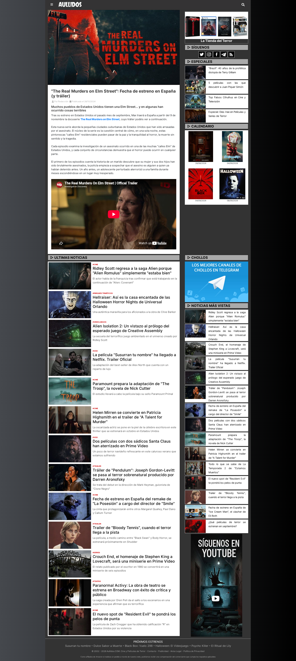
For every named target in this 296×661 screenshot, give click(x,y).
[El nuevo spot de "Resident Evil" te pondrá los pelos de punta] (69, 621)
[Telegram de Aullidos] (224, 54)
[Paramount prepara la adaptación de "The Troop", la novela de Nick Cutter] (69, 390)
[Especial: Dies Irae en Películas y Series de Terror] (195, 115)
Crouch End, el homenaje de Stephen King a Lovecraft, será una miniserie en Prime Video (134, 558)
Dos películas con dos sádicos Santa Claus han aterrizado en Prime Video (132, 443)
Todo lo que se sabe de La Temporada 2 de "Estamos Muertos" (227, 468)
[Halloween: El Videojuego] (232, 183)
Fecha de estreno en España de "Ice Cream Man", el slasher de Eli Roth (227, 511)
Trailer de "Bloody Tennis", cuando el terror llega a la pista (132, 530)
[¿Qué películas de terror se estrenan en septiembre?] (195, 526)
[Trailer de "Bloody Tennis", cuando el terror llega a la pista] (69, 535)
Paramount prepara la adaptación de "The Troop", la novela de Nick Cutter (131, 386)
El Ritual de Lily (221, 645)
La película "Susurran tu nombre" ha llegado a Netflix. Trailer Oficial (134, 357)
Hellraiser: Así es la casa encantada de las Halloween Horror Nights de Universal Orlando (131, 302)
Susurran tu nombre (78, 645)
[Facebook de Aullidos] (216, 54)
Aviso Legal (175, 651)
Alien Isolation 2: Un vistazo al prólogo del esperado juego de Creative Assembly (131, 328)
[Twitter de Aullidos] (202, 54)
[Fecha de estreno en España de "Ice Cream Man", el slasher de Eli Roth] (195, 511)
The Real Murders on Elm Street (100, 119)
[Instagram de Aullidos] (209, 54)
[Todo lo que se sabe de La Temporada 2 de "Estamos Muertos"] (195, 468)
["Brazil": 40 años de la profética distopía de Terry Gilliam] (195, 72)
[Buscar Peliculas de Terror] (243, 4)
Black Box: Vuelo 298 (139, 645)
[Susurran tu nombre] (200, 146)
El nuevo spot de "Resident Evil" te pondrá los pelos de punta (134, 616)
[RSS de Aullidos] (231, 54)
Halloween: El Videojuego (172, 645)
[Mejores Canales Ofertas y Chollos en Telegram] (216, 282)
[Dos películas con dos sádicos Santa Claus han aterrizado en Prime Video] (69, 448)
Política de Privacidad (193, 651)
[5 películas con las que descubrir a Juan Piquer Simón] (195, 86)
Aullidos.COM (113, 651)
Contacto (151, 651)
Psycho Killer (200, 645)
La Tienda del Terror (216, 41)
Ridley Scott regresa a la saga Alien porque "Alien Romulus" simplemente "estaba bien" (132, 270)
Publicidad (163, 651)
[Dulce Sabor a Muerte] (232, 146)
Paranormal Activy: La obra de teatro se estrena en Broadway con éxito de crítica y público (132, 590)
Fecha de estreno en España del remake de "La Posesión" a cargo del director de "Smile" (134, 501)
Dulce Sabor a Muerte (108, 645)
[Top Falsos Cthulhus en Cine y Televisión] (195, 101)
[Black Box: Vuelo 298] (200, 183)
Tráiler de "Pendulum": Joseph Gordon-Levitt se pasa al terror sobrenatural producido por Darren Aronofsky (134, 475)
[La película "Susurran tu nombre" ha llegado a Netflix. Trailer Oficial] (69, 362)
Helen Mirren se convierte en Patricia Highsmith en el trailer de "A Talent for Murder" (127, 417)
